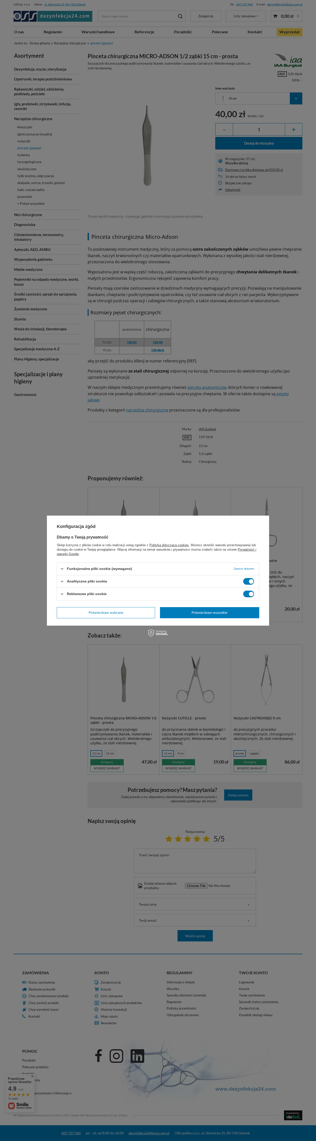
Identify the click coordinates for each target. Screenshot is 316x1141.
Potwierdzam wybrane (106, 612)
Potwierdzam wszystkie (209, 612)
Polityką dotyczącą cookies (169, 545)
